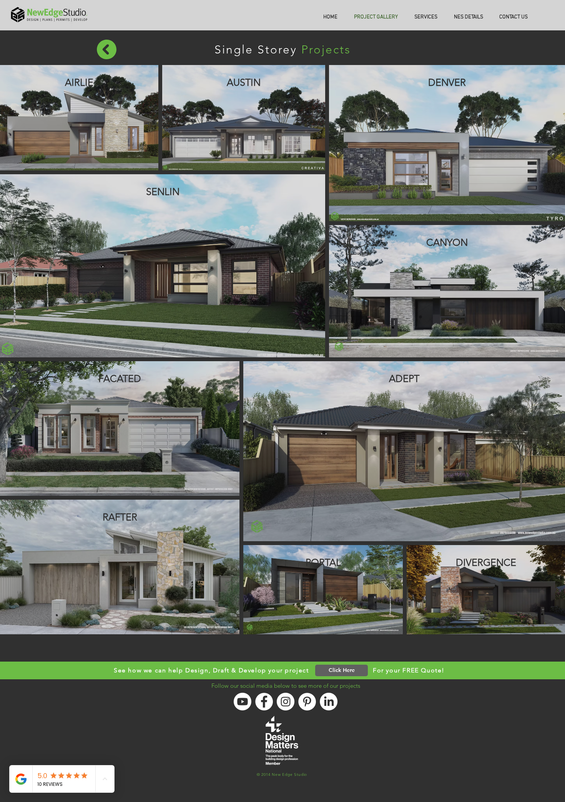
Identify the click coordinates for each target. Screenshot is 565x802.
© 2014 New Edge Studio (282, 774)
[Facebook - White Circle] (264, 701)
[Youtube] (242, 701)
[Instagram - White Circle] (285, 701)
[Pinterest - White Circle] (307, 701)
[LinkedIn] (328, 701)
